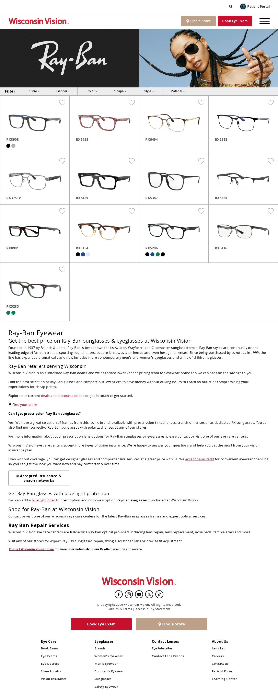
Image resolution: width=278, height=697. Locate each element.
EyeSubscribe (162, 648)
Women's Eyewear (108, 656)
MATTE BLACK (8, 146)
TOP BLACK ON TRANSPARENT (163, 254)
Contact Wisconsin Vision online (31, 549)
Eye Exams (49, 656)
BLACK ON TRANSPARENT (147, 254)
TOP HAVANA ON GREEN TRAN (158, 254)
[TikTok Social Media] (159, 594)
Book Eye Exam (235, 21)
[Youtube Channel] (139, 594)
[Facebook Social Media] (118, 594)
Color (90, 91)
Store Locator (51, 671)
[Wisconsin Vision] (38, 21)
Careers (218, 656)
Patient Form (222, 671)
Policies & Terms (119, 609)
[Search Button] (231, 6)
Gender (62, 91)
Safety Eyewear (106, 686)
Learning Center (224, 679)
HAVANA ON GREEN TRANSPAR (8, 313)
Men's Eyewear (106, 663)
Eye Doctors (50, 663)
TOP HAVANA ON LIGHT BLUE (152, 254)
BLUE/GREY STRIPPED (83, 254)
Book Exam (49, 648)
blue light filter (43, 500)
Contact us (220, 663)
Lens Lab (218, 648)
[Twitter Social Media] (149, 594)
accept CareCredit (199, 459)
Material (177, 91)
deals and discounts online (62, 395)
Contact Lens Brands (168, 656)
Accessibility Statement (153, 609)
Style (148, 91)
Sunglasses (102, 679)
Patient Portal (258, 6)
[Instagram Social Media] (129, 594)
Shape (119, 91)
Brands (99, 648)
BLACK (78, 254)
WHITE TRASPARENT (88, 254)
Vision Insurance (54, 679)
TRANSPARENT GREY (13, 146)
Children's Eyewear (109, 671)
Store (33, 91)
